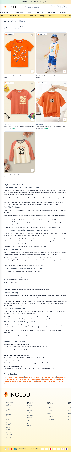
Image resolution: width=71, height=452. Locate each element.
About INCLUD (8, 405)
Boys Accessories (9, 377)
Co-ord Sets (29, 411)
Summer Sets (29, 406)
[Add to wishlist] (32, 35)
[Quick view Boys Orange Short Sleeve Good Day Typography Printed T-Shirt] (64, 119)
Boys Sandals (52, 377)
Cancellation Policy (9, 415)
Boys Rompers (54, 379)
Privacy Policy (8, 410)
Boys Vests (28, 377)
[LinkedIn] (15, 449)
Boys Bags (46, 379)
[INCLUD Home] (10, 7)
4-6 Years (50, 413)
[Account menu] (64, 7)
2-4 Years (50, 410)
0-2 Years (50, 407)
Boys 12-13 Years (52, 381)
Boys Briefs (36, 377)
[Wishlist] (53, 7)
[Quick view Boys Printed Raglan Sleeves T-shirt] (32, 170)
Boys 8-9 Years (31, 381)
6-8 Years (50, 416)
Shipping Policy (8, 429)
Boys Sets (13, 381)
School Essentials (30, 424)
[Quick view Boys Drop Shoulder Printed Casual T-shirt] (64, 71)
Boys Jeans (44, 377)
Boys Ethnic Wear (9, 379)
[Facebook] (5, 449)
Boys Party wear (62, 377)
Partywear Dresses (30, 416)
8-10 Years (50, 420)
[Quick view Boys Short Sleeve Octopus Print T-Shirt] (32, 71)
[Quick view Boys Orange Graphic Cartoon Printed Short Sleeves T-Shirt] (32, 119)
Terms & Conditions (9, 434)
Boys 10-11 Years (42, 381)
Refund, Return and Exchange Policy (9, 422)
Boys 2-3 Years (21, 381)
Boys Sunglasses (37, 379)
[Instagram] (8, 449)
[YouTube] (11, 449)
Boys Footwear (19, 377)
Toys (28, 420)
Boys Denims (19, 379)
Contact (8, 438)
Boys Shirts (27, 379)
